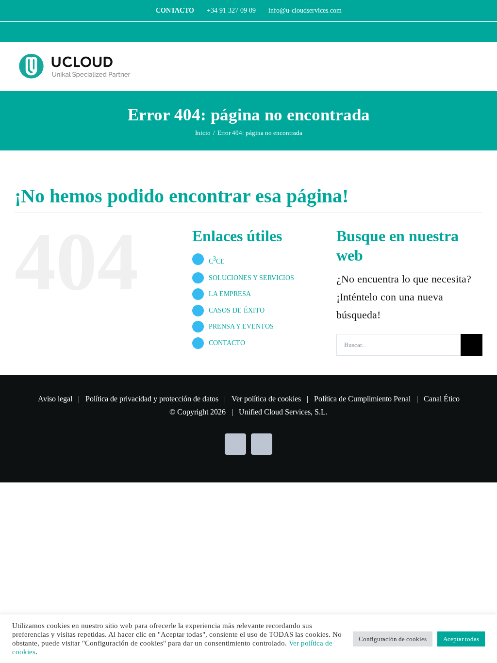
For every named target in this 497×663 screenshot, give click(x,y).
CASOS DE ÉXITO (237, 310)
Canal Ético (442, 399)
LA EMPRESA (230, 294)
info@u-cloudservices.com (304, 10)
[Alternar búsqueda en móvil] (461, 65)
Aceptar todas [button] (461, 639)
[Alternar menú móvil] (478, 65)
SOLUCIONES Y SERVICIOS (251, 278)
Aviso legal (55, 399)
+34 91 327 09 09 (231, 10)
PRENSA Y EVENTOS (241, 326)
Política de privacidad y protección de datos (151, 399)
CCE (217, 261)
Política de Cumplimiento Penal (362, 399)
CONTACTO (227, 343)
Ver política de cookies (266, 399)
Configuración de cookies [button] (393, 639)
